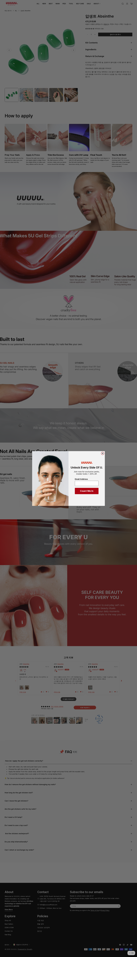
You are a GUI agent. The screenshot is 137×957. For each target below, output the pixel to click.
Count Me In (86, 491)
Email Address (81, 479)
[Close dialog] (102, 453)
